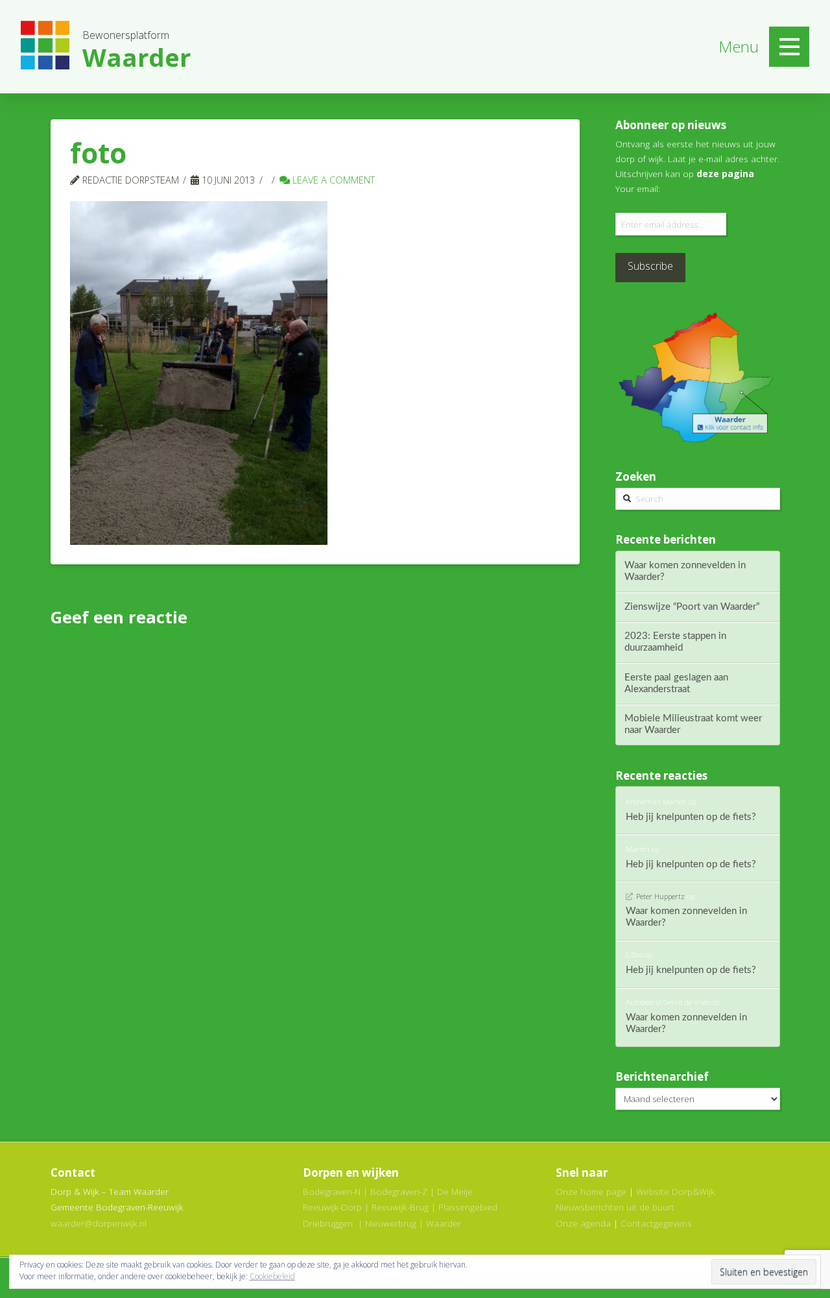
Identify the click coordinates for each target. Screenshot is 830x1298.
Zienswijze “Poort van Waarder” (691, 607)
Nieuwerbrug (390, 1223)
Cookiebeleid (272, 1276)
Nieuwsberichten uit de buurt (615, 1207)
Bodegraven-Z (398, 1191)
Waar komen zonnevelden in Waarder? (685, 571)
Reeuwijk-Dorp (332, 1207)
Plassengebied (467, 1207)
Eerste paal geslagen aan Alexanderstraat (676, 683)
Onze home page (591, 1191)
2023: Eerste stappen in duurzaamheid (675, 642)
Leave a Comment (332, 179)
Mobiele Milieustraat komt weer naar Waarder (693, 724)
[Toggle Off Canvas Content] (789, 47)
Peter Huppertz (660, 896)
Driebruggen (328, 1223)
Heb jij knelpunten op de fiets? (691, 817)
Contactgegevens (656, 1223)
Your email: (637, 188)
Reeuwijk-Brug (400, 1207)
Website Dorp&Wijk (675, 1191)
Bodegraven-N (332, 1191)
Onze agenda (583, 1223)
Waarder (443, 1223)
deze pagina (725, 173)
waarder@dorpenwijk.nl (99, 1223)
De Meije (455, 1191)
